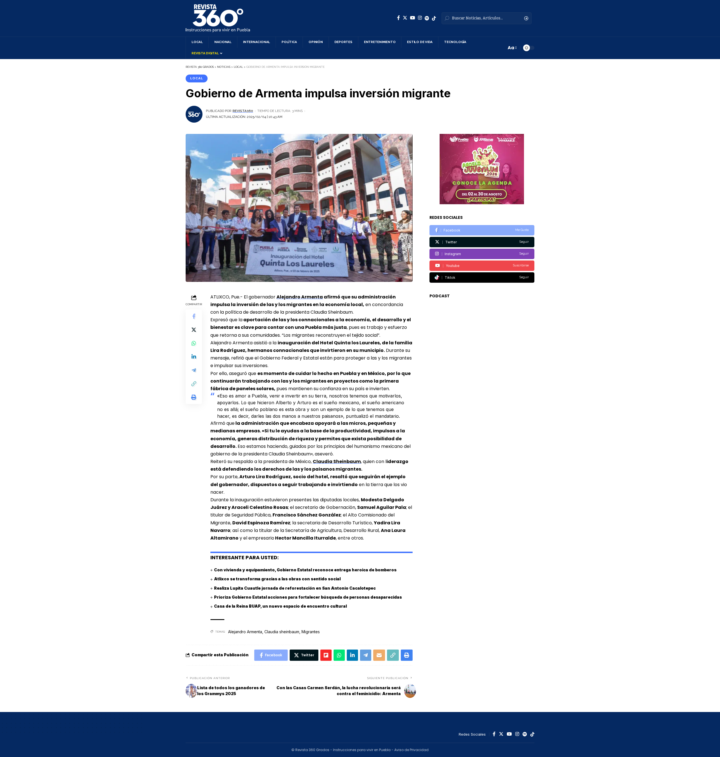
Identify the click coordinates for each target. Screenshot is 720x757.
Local (196, 78)
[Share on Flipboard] (326, 655)
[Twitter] (405, 18)
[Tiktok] (481, 277)
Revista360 (243, 111)
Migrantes (311, 631)
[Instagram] (420, 18)
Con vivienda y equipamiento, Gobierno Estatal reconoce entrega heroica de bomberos (305, 569)
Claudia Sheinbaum (337, 461)
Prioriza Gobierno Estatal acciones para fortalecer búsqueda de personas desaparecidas (308, 597)
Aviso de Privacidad (411, 749)
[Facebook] (398, 18)
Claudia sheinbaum (281, 631)
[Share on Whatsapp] (194, 343)
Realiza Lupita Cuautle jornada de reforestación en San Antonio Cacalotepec (295, 588)
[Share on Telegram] (194, 370)
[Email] (379, 655)
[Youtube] (481, 265)
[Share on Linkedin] (194, 356)
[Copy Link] (194, 383)
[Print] (194, 397)
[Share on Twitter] (194, 329)
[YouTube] (413, 18)
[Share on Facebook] (194, 316)
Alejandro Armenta (245, 631)
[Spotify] (427, 18)
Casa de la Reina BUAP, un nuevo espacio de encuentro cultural (280, 606)
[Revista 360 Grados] (218, 18)
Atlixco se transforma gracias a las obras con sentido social (277, 578)
